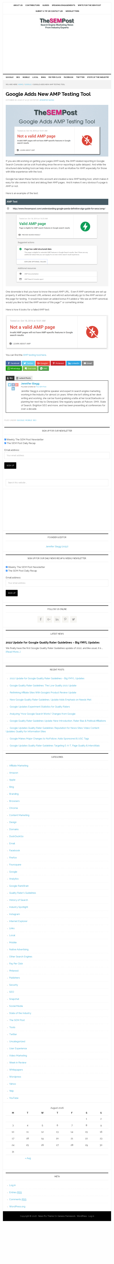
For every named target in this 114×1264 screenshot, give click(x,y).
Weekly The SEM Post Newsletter (25, 439)
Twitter (13, 1034)
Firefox (13, 857)
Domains (14, 829)
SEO (34, 420)
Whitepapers (16, 1069)
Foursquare (15, 864)
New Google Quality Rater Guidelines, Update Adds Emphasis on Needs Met (50, 699)
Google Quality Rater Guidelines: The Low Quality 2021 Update (43, 685)
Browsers (14, 801)
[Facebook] (13, 385)
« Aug (28, 1158)
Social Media (16, 1006)
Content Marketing (19, 815)
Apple (12, 779)
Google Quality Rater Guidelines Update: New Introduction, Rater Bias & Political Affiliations (58, 720)
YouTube (13, 1098)
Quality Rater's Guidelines (22, 892)
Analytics (14, 878)
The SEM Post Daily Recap (21, 443)
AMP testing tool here (34, 355)
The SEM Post (57, 23)
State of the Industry (20, 1013)
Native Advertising (19, 949)
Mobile (28, 420)
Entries (15, 1192)
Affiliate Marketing (18, 765)
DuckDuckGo (16, 836)
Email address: (11, 450)
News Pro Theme (46, 1216)
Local (12, 935)
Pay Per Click (16, 963)
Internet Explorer (18, 921)
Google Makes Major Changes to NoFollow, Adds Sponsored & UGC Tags (49, 738)
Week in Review (17, 1062)
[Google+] (16, 385)
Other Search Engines (20, 956)
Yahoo (12, 1083)
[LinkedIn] (13, 389)
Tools (12, 1027)
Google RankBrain (19, 885)
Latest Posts (25, 378)
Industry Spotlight (18, 907)
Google (20, 420)
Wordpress (15, 1076)
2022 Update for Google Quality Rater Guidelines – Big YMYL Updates (53, 642)
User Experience (18, 1048)
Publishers (14, 977)
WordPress (82, 1216)
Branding (14, 793)
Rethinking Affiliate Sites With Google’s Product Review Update (43, 692)
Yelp (11, 1090)
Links (12, 928)
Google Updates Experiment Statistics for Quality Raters (40, 706)
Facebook (14, 850)
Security (13, 984)
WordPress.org (17, 1206)
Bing (11, 786)
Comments (17, 1199)
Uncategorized (17, 1041)
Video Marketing (18, 1055)
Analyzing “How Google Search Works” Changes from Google (42, 713)
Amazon (13, 772)
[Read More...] (13, 651)
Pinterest (14, 970)
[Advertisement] (57, 51)
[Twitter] (9, 385)
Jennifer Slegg (30, 383)
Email (12, 843)
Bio (11, 378)
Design (13, 822)
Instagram (14, 914)
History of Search (18, 900)
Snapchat (14, 999)
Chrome (13, 808)
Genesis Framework (66, 1216)
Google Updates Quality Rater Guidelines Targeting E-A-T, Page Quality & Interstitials (55, 745)
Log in (12, 1185)
